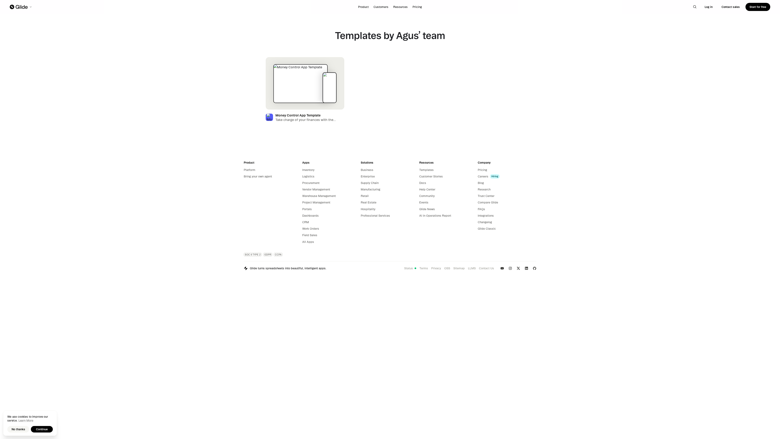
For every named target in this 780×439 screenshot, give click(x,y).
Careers (483, 176)
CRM (305, 222)
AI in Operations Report (435, 215)
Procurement (311, 183)
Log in (709, 7)
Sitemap (459, 268)
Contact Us (486, 268)
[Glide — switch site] (21, 6)
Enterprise (368, 176)
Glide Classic (487, 228)
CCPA (278, 254)
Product (363, 7)
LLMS (472, 268)
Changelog (485, 222)
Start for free (758, 7)
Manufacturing (370, 189)
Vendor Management (316, 189)
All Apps (308, 241)
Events (423, 202)
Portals (307, 209)
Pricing (417, 7)
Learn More (25, 420)
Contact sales (731, 7)
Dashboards (310, 215)
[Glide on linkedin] (526, 268)
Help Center (427, 189)
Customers (381, 7)
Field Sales (309, 235)
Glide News (427, 209)
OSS (447, 268)
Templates (426, 170)
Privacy (436, 268)
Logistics (308, 176)
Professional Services (375, 215)
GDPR (267, 254)
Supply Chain (370, 183)
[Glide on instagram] (510, 268)
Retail (365, 196)
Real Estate (368, 202)
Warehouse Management (319, 196)
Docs (422, 183)
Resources (400, 7)
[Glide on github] (534, 268)
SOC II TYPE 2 (253, 254)
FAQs (481, 209)
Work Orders (310, 228)
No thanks (18, 429)
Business (367, 170)
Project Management (316, 202)
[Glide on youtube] (502, 268)
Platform (249, 170)
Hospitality (368, 209)
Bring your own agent (258, 176)
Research (484, 189)
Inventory (308, 170)
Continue (42, 429)
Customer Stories (431, 176)
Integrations (486, 215)
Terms (423, 268)
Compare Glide (488, 202)
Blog (481, 183)
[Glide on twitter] (518, 268)
